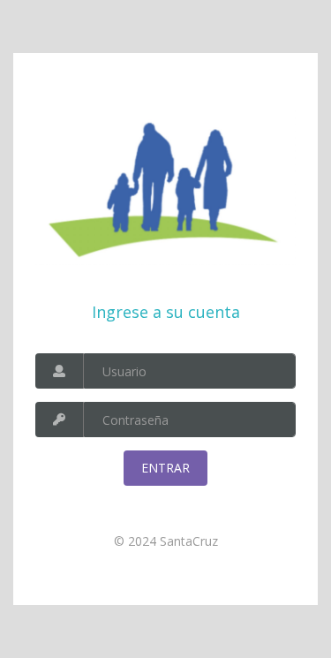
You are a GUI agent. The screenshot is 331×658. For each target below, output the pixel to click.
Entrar (165, 467)
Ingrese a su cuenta (166, 311)
